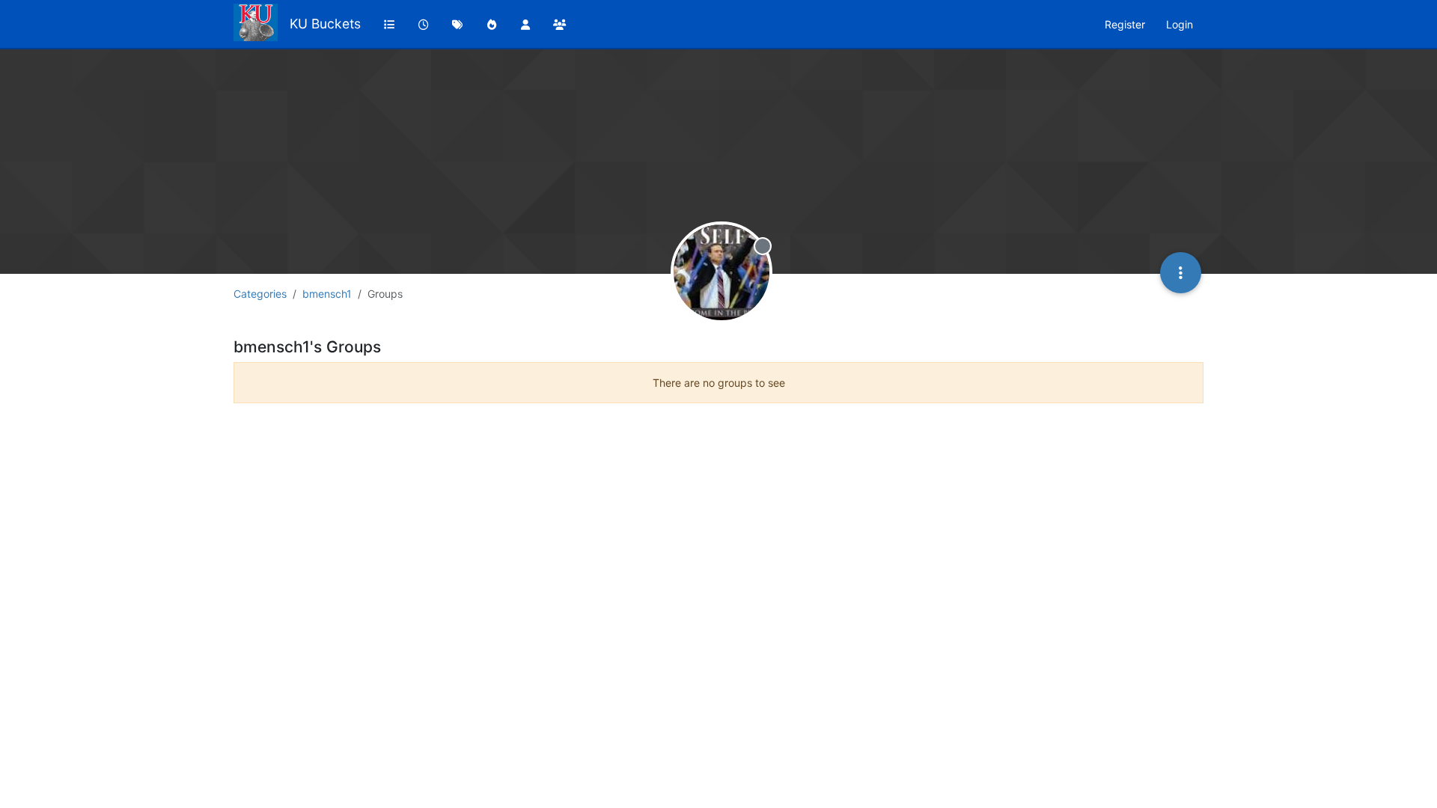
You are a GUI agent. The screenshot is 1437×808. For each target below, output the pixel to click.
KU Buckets (325, 23)
